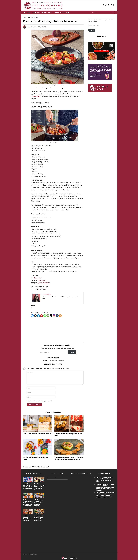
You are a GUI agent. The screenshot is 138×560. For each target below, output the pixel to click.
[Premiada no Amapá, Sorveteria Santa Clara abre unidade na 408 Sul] (39, 479)
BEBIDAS (50, 12)
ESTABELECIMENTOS (59, 12)
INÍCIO (28, 12)
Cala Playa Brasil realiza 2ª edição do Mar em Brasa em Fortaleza (38, 518)
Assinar (72, 352)
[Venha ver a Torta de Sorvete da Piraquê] (37, 423)
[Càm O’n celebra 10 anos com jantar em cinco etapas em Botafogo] (39, 495)
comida (31, 466)
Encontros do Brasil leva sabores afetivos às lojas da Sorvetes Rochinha (105, 488)
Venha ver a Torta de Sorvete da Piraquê (37, 434)
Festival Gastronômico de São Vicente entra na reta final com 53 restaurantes (28, 502)
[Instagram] (54, 315)
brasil (26, 466)
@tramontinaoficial (44, 283)
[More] (60, 315)
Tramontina (35, 96)
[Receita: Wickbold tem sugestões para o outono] (69, 423)
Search (113, 13)
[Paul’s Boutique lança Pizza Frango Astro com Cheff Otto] (28, 511)
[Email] (47, 315)
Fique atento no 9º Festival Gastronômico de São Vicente (104, 496)
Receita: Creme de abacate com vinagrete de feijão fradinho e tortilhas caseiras (68, 458)
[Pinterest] (41, 315)
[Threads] (51, 315)
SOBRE (68, 12)
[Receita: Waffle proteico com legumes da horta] (37, 447)
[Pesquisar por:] (103, 12)
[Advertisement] (57, 328)
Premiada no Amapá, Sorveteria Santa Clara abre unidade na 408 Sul (39, 486)
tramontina (46, 466)
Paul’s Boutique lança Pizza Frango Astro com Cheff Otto (28, 518)
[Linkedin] (38, 315)
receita (38, 466)
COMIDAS (43, 12)
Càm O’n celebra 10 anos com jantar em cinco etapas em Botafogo (38, 502)
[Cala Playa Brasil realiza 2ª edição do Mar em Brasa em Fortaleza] (39, 511)
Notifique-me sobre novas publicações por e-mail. (40, 401)
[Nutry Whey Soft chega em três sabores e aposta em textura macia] (28, 479)
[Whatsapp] (44, 315)
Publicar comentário (34, 404)
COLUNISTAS (35, 12)
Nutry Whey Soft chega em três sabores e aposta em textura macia (27, 486)
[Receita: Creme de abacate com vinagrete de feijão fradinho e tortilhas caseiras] (69, 447)
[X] (35, 315)
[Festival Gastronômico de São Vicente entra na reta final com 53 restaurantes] (28, 495)
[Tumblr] (57, 315)
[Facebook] (32, 315)
